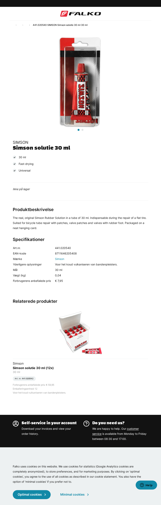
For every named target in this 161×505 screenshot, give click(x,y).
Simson (59, 259)
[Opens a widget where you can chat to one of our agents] (146, 485)
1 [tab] (79, 130)
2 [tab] (82, 130)
